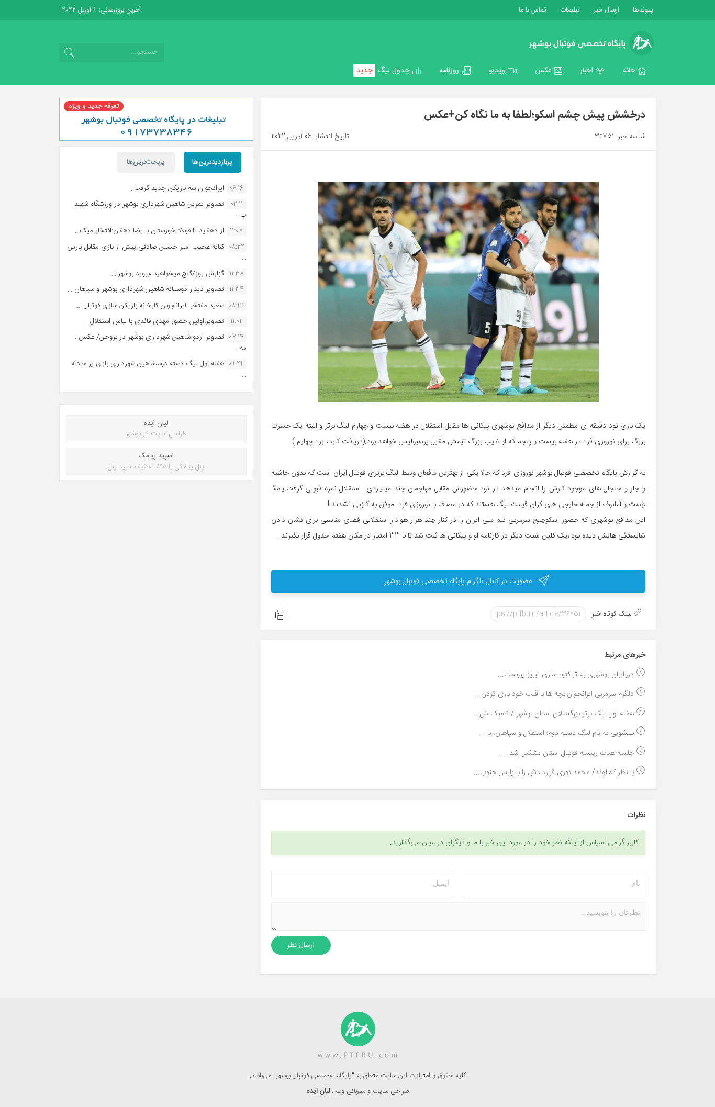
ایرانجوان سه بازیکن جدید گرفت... (176, 188)
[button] (635, 71)
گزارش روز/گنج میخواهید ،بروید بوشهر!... (167, 273)
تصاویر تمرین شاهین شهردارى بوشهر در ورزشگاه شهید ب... (160, 209)
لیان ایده (319, 1091)
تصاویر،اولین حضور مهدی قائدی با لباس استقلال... (154, 321)
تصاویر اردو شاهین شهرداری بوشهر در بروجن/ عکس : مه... (161, 342)
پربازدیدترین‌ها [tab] (212, 162)
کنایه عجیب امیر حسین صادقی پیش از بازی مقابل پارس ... (157, 252)
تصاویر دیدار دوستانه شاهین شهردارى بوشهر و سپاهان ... (146, 289)
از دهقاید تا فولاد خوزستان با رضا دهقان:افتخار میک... (149, 231)
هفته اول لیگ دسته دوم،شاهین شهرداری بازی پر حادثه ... (159, 369)
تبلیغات (569, 10)
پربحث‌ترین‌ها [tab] (146, 162)
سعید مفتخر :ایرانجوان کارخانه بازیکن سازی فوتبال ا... (149, 305)
